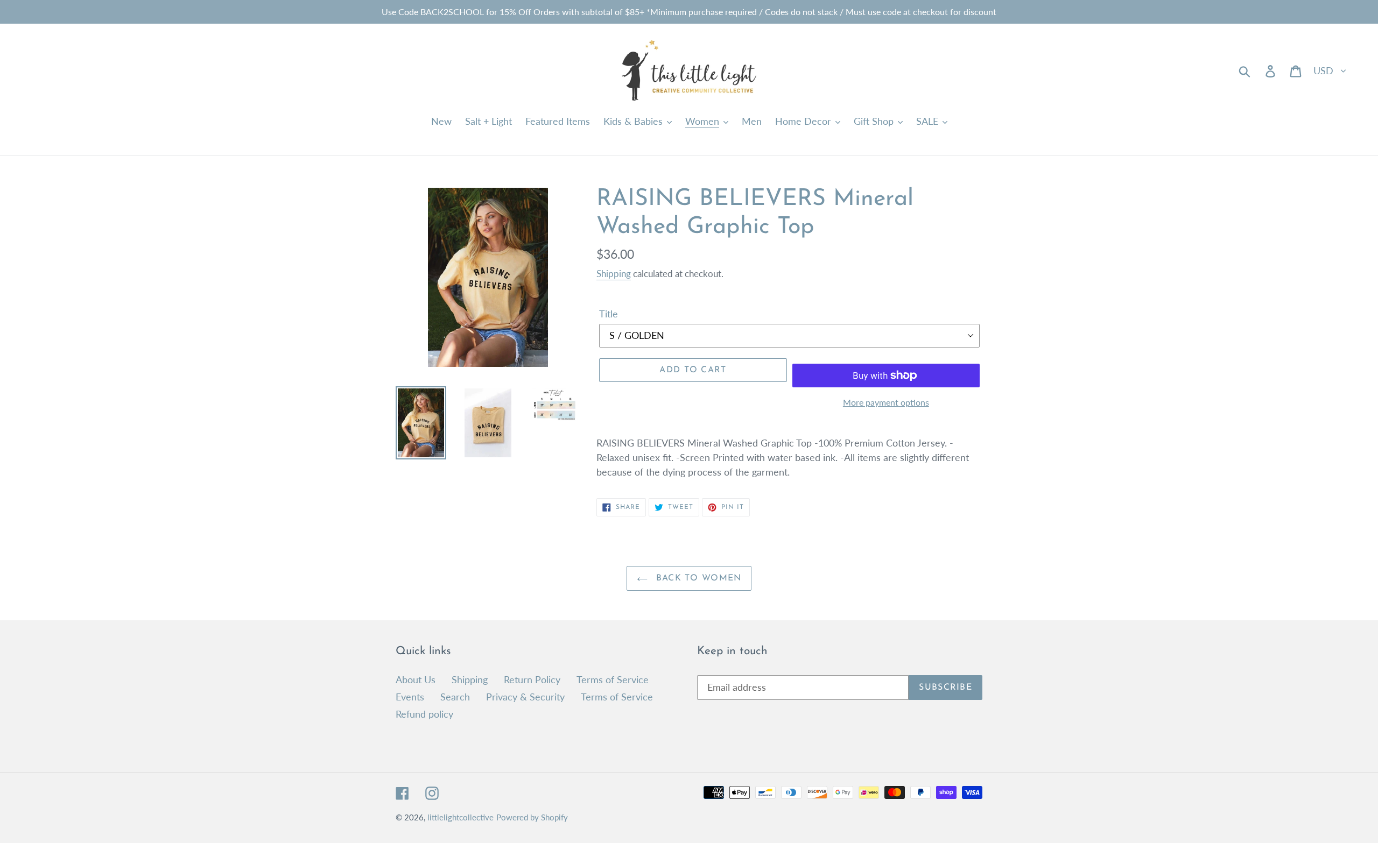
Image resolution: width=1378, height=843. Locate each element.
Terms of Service (612, 679)
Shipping (613, 273)
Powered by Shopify (532, 817)
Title (608, 314)
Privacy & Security (525, 697)
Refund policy (424, 714)
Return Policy (532, 679)
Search (455, 697)
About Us (415, 679)
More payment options (886, 402)
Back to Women (697, 578)
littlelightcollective (460, 817)
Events (410, 697)
